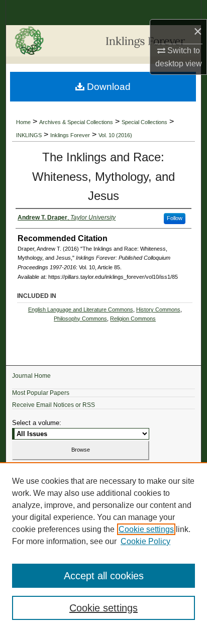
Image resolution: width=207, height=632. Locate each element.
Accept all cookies (104, 575)
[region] (103, 547)
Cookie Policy (145, 541)
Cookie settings (146, 529)
